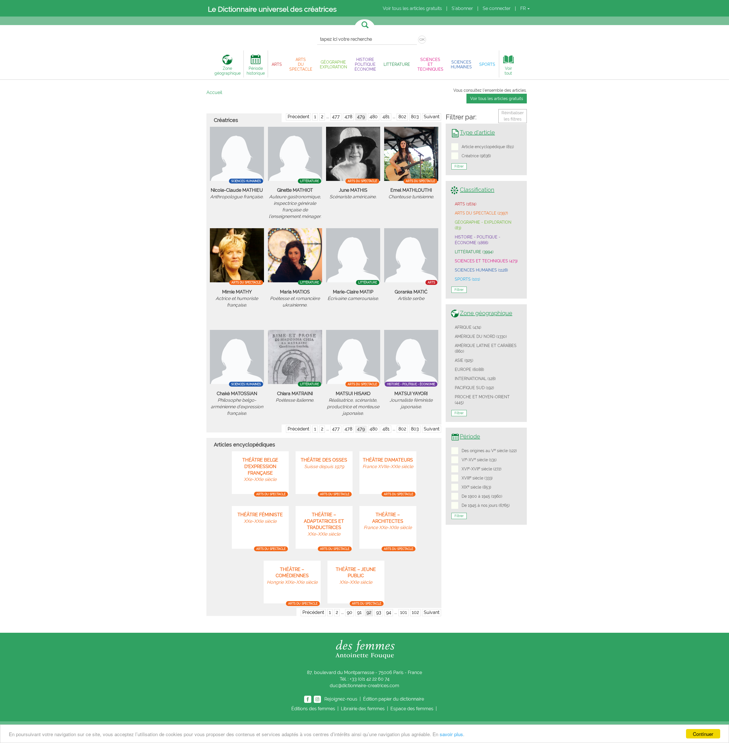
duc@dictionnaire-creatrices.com (364, 685)
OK (422, 39)
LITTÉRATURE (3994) (474, 252)
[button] (276, 64)
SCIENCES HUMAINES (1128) (481, 270)
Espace (411, 708)
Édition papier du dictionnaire (394, 698)
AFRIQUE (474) (468, 327)
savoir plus (451, 734)
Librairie (363, 708)
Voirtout (508, 70)
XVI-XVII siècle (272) (481, 468)
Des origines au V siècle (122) (489, 450)
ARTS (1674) (465, 204)
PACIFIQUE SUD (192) (474, 387)
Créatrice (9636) (476, 156)
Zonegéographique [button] (227, 70)
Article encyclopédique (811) (488, 146)
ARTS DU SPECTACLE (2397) (481, 213)
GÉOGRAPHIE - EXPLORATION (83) (483, 225)
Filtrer (459, 166)
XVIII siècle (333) (477, 477)
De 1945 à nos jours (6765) (486, 505)
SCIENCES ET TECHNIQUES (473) (486, 261)
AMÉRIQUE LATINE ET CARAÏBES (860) (486, 348)
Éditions (313, 708)
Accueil (214, 92)
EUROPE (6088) (469, 369)
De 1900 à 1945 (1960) (482, 496)
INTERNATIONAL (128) (475, 378)
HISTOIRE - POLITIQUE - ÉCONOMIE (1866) (477, 240)
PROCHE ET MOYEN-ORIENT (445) (482, 400)
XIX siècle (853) (476, 486)
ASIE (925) (464, 360)
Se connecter (497, 8)
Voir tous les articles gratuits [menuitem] (412, 8)
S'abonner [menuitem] (462, 8)
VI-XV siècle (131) (479, 459)
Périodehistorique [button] (256, 70)
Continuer (703, 733)
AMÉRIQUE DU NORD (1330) (481, 336)
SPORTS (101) (467, 279)
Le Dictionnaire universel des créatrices (272, 9)
